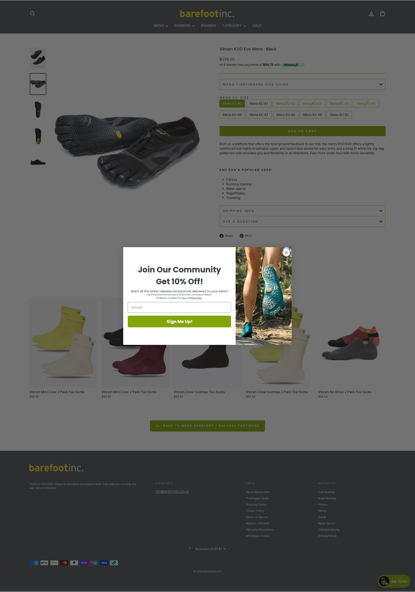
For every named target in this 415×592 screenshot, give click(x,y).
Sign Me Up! (179, 321)
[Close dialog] (286, 252)
